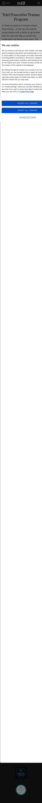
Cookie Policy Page (26, 92)
